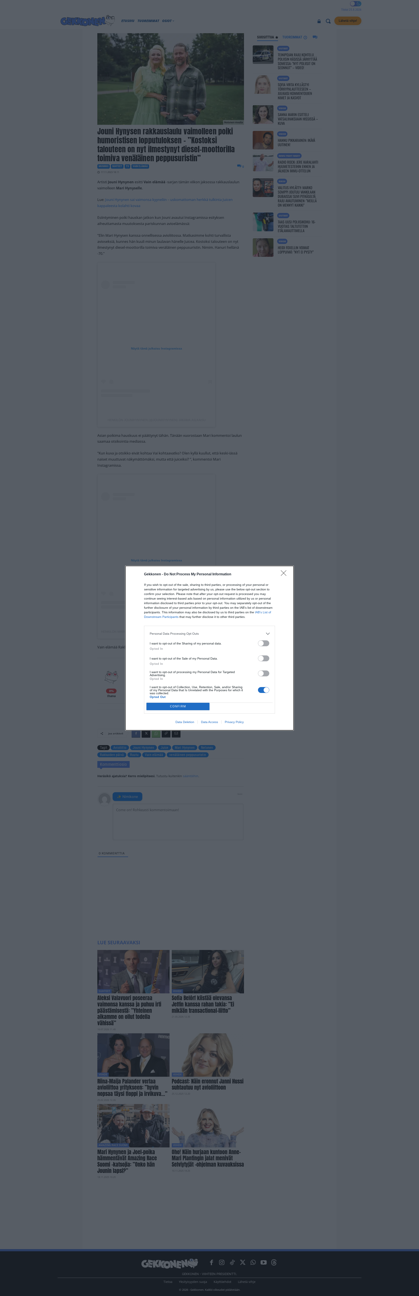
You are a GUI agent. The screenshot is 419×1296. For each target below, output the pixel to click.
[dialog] (209, 648)
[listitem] (209, 633)
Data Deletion (184, 722)
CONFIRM (178, 706)
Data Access (209, 722)
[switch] (263, 643)
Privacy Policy (234, 722)
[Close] (285, 574)
